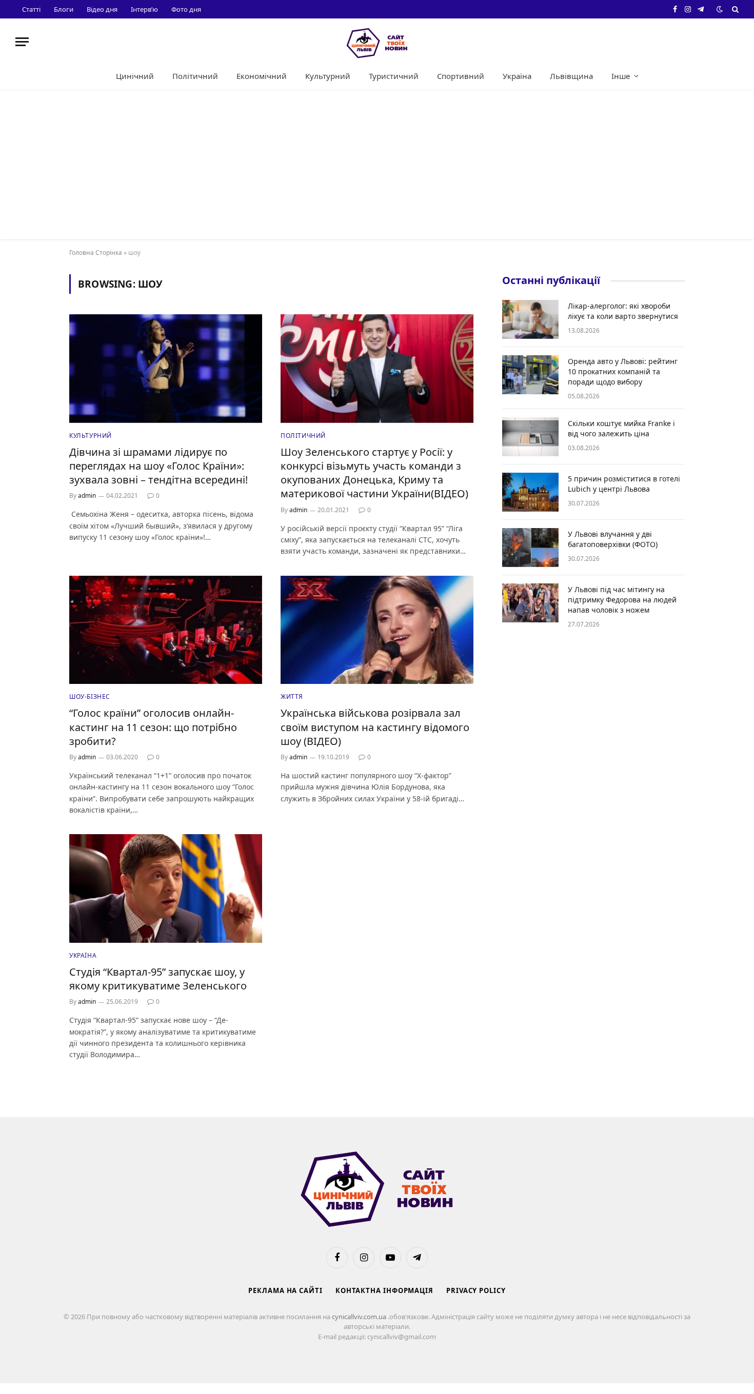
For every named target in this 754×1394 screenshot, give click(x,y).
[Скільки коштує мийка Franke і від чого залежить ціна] (530, 436)
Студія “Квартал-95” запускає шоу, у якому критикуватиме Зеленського (158, 979)
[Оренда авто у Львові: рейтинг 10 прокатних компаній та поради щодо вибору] (530, 374)
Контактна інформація (384, 1290)
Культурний (327, 76)
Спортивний (460, 76)
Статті (31, 9)
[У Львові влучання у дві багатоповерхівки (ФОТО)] (530, 547)
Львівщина (571, 76)
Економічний (261, 76)
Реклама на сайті (285, 1290)
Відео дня (102, 9)
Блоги (63, 9)
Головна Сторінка (95, 252)
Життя (292, 696)
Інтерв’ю (144, 9)
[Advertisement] (377, 167)
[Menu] (22, 41)
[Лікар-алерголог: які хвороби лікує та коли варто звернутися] (530, 319)
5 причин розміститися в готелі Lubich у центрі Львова (624, 484)
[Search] (734, 9)
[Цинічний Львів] (377, 41)
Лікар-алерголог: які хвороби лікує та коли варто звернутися (623, 311)
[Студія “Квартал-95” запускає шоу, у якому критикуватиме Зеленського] (165, 888)
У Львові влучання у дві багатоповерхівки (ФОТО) (613, 539)
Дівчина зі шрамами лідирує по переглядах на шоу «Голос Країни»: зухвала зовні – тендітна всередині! (158, 466)
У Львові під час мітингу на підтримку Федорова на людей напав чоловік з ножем (622, 599)
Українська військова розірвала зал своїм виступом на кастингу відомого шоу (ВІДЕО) (375, 726)
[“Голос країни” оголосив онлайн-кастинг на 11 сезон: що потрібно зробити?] (165, 630)
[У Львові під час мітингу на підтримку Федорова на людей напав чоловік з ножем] (530, 602)
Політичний (195, 76)
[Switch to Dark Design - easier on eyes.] (719, 9)
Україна (517, 76)
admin (87, 495)
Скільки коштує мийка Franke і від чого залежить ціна (621, 428)
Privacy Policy (476, 1290)
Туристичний (394, 76)
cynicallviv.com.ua (360, 1316)
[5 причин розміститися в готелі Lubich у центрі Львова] (530, 492)
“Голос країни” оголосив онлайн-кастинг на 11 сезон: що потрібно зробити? (153, 726)
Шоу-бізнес (89, 696)
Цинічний (135, 76)
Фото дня (186, 9)
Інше (620, 76)
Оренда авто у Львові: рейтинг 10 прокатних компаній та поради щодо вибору (623, 371)
